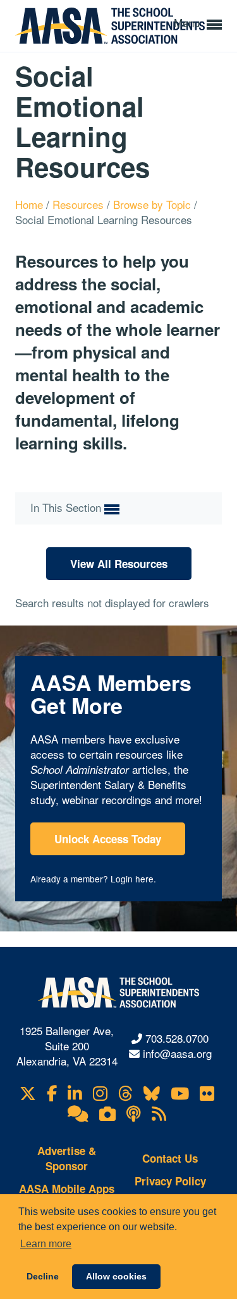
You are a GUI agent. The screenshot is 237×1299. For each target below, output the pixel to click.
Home (30, 204)
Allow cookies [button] (116, 1276)
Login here (132, 878)
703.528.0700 (177, 1038)
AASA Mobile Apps (66, 1188)
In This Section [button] (67, 507)
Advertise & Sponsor (66, 1158)
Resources (79, 204)
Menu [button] (188, 22)
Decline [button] (43, 1276)
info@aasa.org (177, 1053)
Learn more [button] (45, 1243)
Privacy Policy (170, 1181)
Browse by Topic (153, 204)
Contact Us (170, 1158)
